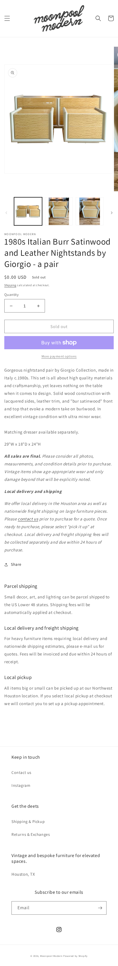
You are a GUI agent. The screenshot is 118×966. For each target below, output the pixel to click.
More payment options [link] (59, 356)
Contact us (21, 772)
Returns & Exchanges (30, 834)
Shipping (10, 285)
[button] (7, 18)
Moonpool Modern (51, 955)
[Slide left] (6, 212)
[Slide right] (111, 212)
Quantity (11, 294)
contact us (28, 519)
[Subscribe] (100, 908)
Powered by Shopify (75, 955)
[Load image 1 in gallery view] (28, 211)
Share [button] (16, 564)
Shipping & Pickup (28, 821)
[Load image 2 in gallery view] (59, 211)
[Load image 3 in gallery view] (90, 211)
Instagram (20, 785)
